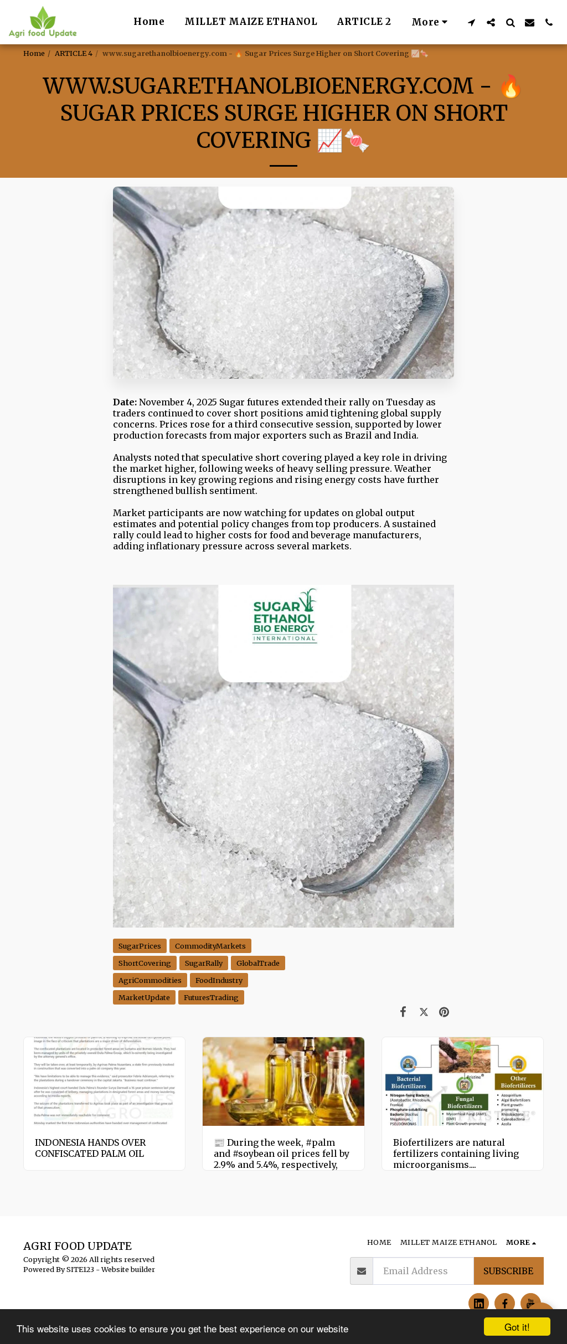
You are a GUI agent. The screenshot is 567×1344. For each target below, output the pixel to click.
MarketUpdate (144, 997)
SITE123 (80, 1269)
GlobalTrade (258, 963)
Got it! (517, 1326)
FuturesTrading (211, 997)
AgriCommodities (150, 980)
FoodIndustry (219, 980)
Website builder (128, 1269)
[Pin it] (444, 1011)
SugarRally (204, 963)
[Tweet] (424, 1011)
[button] (471, 22)
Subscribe (508, 1270)
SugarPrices (139, 945)
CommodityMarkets (210, 945)
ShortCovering (144, 963)
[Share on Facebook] (403, 1011)
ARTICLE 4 (73, 53)
